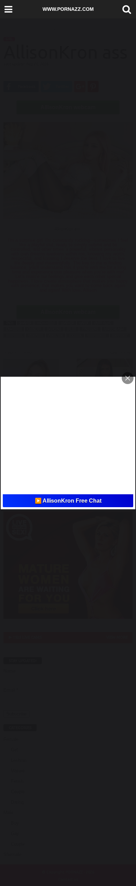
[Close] (128, 378)
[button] (125, 9)
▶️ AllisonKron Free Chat (68, 501)
